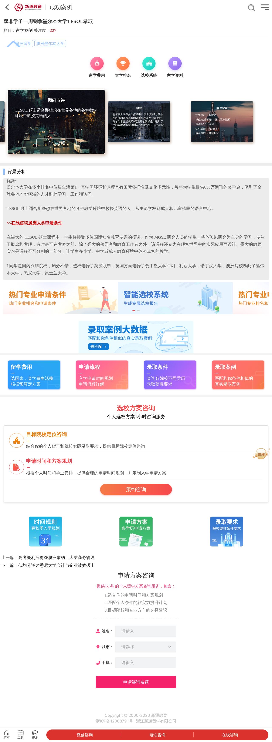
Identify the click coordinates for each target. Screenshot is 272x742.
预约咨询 (136, 489)
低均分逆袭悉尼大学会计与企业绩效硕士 (56, 565)
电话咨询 (157, 734)
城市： (108, 647)
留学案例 (24, 30)
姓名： (108, 631)
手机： (108, 662)
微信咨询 (85, 734)
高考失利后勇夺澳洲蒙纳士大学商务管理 (56, 557)
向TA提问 (56, 143)
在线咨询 (230, 734)
